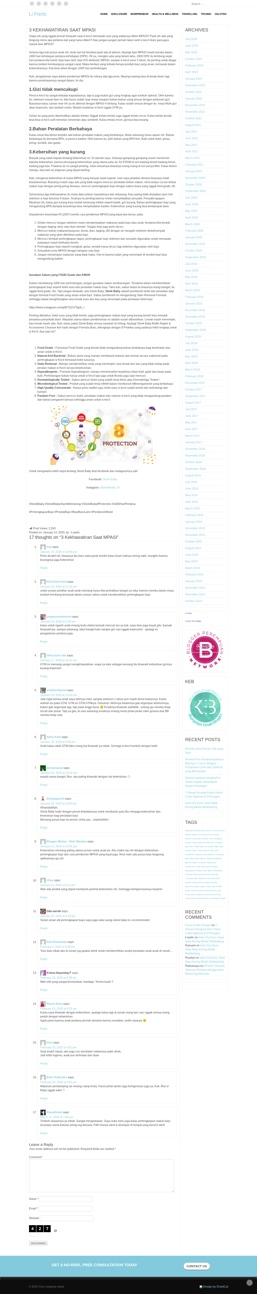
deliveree (201, 843)
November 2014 (195, 594)
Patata (194, 882)
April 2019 (191, 283)
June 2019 (191, 270)
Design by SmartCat (215, 1286)
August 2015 (193, 548)
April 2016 (191, 501)
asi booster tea (204, 834)
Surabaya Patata (218, 898)
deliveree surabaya (214, 843)
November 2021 (195, 111)
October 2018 (193, 323)
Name (33, 1198)
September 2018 (195, 329)
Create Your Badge (193, 621)
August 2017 (193, 402)
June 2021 (191, 138)
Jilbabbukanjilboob (214, 858)
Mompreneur (139, 14)
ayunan (205, 839)
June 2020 (191, 204)
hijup (221, 846)
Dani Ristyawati (57, 942)
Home (104, 14)
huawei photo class (206, 850)
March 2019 (192, 290)
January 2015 (193, 581)
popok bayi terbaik (214, 886)
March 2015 (192, 568)
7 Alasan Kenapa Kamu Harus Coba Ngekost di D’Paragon (204, 794)
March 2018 (192, 369)
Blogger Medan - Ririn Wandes (67, 841)
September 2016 (195, 468)
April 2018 (191, 362)
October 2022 (193, 91)
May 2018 (191, 356)
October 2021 (193, 118)
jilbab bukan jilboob (198, 858)
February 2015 (194, 574)
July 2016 (191, 482)
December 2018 (195, 310)
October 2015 (193, 541)
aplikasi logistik (191, 834)
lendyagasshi (55, 798)
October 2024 (193, 58)
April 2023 (191, 72)
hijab (217, 846)
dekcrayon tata (56, 655)
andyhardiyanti (56, 690)
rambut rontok (196, 898)
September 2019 (195, 257)
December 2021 (195, 105)
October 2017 (193, 389)
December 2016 (195, 448)
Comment (36, 1157)
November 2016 (195, 455)
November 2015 (195, 534)
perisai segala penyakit (207, 882)
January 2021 (193, 171)
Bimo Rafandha (57, 1077)
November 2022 (195, 85)
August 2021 (193, 125)
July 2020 (191, 197)
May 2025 (191, 52)
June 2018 (191, 349)
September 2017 (195, 396)
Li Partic (38, 14)
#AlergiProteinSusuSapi (195, 830)
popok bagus (199, 886)
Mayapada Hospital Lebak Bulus (198, 870)
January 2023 (193, 78)
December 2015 (195, 528)
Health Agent (199, 846)
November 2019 (195, 243)
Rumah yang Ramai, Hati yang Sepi (204, 750)
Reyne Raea (55, 1003)
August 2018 (193, 336)
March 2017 (192, 435)
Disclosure (119, 14)
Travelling (189, 14)
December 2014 (195, 587)
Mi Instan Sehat (208, 874)
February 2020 (194, 230)
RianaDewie (54, 1112)
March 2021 (192, 158)
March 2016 (192, 508)
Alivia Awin (54, 736)
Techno (206, 14)
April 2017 (191, 429)
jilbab (187, 858)
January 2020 (193, 237)
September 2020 (195, 191)
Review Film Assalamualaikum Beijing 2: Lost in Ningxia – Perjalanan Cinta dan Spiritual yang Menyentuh (204, 765)
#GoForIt (209, 830)
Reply (44, 567)
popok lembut (204, 890)
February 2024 (194, 65)
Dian (50, 1042)
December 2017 (195, 382)
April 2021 (191, 151)
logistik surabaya (199, 862)
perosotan (189, 886)
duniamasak (55, 767)
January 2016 (193, 521)
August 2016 (193, 475)
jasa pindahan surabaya (214, 854)
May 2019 (191, 277)
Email (33, 1208)
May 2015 (191, 561)
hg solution (209, 846)
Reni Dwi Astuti (57, 581)
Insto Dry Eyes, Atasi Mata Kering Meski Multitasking (201, 805)
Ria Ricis (206, 898)
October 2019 (193, 250)
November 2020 (195, 177)
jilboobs (188, 862)
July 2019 (191, 263)
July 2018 (191, 343)
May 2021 (191, 144)
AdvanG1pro (219, 830)
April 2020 (191, 217)
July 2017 (191, 409)
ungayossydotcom (59, 616)
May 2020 (191, 210)
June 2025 (191, 45)
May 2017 (191, 422)
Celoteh (220, 14)
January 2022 (193, 98)
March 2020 (192, 224)
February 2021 (194, 164)
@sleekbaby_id (109, 487)
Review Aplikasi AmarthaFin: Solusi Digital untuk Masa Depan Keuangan (203, 781)
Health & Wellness (165, 14)
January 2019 (193, 303)
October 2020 (193, 184)
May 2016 (191, 495)
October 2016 (193, 462)
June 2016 (191, 488)
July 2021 (191, 131)
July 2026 (191, 39)
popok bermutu (191, 890)
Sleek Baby (110, 479)
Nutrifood (202, 878)
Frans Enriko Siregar (198, 925)
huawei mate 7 (191, 850)
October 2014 (193, 601)
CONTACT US (197, 1266)
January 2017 (193, 442)
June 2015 (191, 554)
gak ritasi (189, 846)
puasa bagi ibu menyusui (201, 894)
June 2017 (191, 415)
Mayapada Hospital (209, 866)
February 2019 (194, 296)
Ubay (50, 880)
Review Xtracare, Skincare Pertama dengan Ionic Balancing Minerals (205, 969)
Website (34, 1218)
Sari (49, 546)
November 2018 (195, 316)
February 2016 (194, 515)
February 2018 (194, 376)
